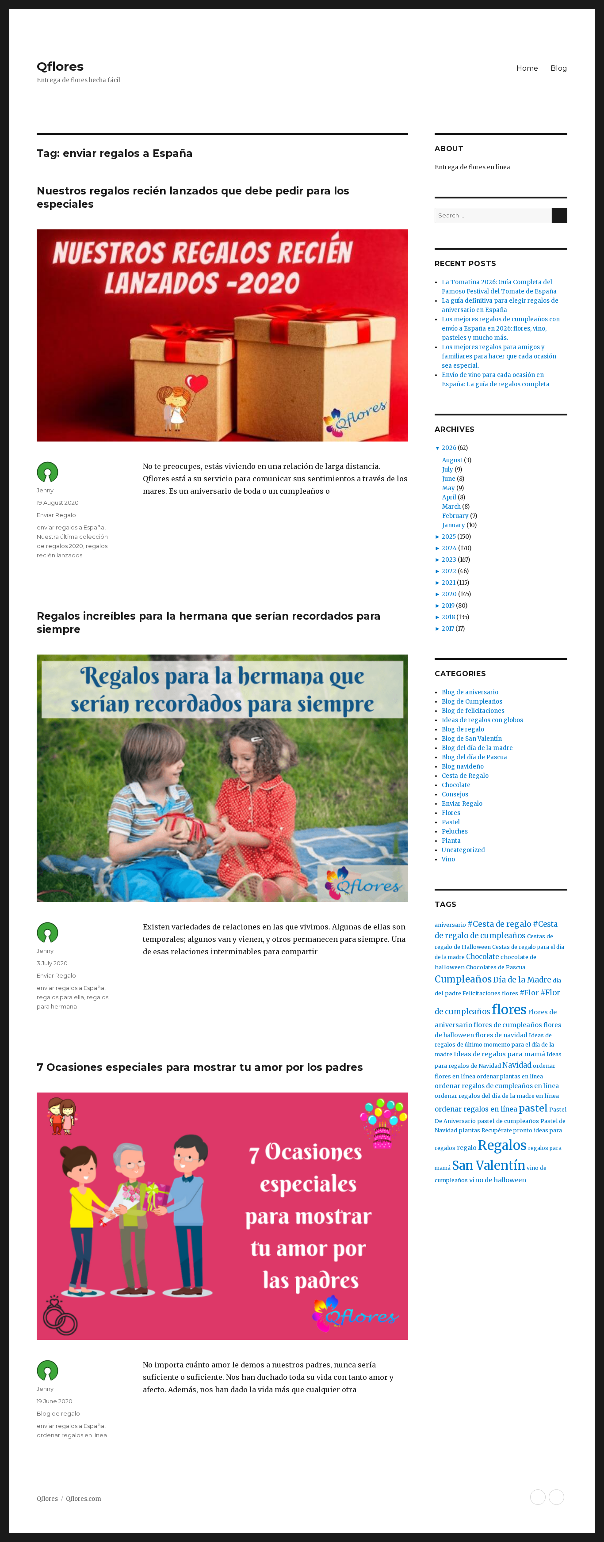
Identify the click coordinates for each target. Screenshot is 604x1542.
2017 (448, 628)
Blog (558, 68)
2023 (449, 559)
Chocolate (456, 785)
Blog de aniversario (470, 692)
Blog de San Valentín (472, 738)
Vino (448, 859)
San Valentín (488, 1165)
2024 (449, 548)
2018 (448, 617)
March (451, 506)
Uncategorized (463, 850)
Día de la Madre (522, 980)
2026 (449, 448)
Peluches (455, 831)
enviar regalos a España (70, 527)
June (448, 479)
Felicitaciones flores (490, 993)
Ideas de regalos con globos (482, 720)
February (455, 516)
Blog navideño (463, 766)
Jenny (45, 490)
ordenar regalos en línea (72, 1435)
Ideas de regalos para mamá (499, 1054)
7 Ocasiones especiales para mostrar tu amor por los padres (200, 1067)
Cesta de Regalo (465, 776)
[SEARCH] (559, 215)
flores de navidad (501, 1035)
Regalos (502, 1146)
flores (509, 1009)
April (449, 497)
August (452, 460)
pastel (533, 1108)
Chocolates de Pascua (495, 967)
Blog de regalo (58, 1413)
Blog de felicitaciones (473, 711)
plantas (469, 1130)
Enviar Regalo (56, 514)
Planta (451, 841)
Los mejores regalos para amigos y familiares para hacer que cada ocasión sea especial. (499, 356)
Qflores (60, 66)
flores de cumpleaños (508, 1025)
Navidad (516, 1065)
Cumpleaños (463, 979)
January (453, 525)
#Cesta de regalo (499, 924)
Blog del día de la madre (477, 748)
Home (527, 68)
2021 (448, 582)
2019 (448, 605)
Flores (451, 813)
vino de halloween (497, 1180)
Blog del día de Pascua (474, 757)
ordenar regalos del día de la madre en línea (497, 1096)
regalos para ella (60, 997)
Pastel (451, 822)
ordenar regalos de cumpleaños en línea (497, 1086)
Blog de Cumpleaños (472, 701)
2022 (449, 571)
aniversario (450, 924)
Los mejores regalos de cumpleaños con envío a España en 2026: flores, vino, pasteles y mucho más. (501, 329)
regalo (467, 1148)
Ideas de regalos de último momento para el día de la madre (494, 1045)
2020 (449, 594)
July (447, 469)
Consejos (455, 794)
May (448, 488)
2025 (449, 537)
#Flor (529, 992)
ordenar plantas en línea (510, 1076)
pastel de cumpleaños (508, 1121)
